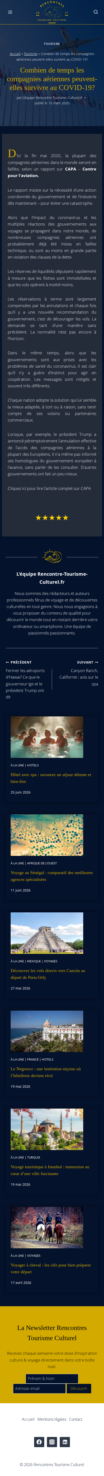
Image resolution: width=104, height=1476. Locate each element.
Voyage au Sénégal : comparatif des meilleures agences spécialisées (52, 876)
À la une (17, 765)
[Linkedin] (65, 1442)
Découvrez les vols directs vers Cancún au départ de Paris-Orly (48, 974)
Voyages (50, 961)
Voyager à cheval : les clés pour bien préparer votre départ (51, 1268)
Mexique (34, 961)
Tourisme (52, 44)
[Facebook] (39, 1442)
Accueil (15, 53)
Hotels (33, 765)
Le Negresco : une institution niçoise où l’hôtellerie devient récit (46, 1072)
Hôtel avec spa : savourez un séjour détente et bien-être (51, 778)
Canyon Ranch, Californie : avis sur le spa (78, 673)
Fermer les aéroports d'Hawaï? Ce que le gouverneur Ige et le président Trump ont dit (25, 680)
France (33, 1059)
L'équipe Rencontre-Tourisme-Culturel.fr (52, 97)
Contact (75, 1419)
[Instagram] (52, 1442)
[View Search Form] (95, 12)
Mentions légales (51, 1419)
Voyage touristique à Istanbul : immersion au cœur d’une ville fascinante (50, 1170)
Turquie (33, 1157)
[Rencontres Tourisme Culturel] (52, 12)
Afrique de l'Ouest (42, 863)
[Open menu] (10, 12)
